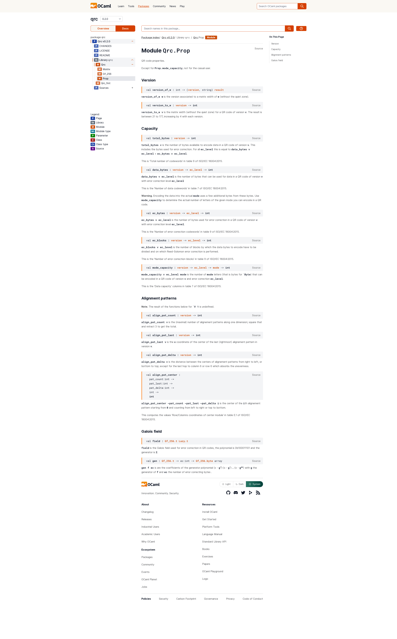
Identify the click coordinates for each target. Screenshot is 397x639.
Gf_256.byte (204, 460)
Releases (146, 519)
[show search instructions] (301, 28)
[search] (302, 6)
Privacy (230, 598)
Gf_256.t (171, 441)
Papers (206, 563)
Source (259, 48)
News (173, 6)
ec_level (196, 169)
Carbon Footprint (186, 598)
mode (216, 267)
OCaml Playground (212, 571)
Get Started (209, 519)
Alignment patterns (281, 54)
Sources (104, 87)
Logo (205, 578)
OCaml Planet (149, 579)
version (193, 89)
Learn (121, 6)
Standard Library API (214, 541)
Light (228, 484)
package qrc (98, 37)
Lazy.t (183, 441)
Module (211, 37)
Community (159, 6)
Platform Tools (210, 526)
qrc (94, 19)
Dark (241, 484)
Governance (211, 598)
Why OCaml (148, 541)
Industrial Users (150, 526)
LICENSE (104, 50)
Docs (125, 28)
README (104, 55)
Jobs (144, 586)
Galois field (277, 60)
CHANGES (105, 46)
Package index (150, 37)
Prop (105, 78)
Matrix (106, 69)
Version (275, 43)
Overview (103, 28)
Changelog (147, 511)
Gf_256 (107, 73)
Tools (131, 6)
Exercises (207, 556)
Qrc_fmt (105, 83)
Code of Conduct (253, 598)
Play (182, 6)
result (219, 89)
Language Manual (212, 534)
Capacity (276, 49)
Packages (143, 6)
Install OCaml (209, 511)
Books (206, 549)
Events (145, 571)
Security (163, 598)
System (256, 484)
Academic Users (150, 534)
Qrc (104, 41)
